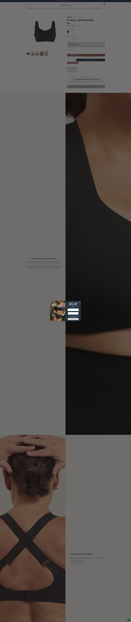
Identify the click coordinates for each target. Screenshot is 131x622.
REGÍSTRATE (73, 319)
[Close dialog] (79, 302)
